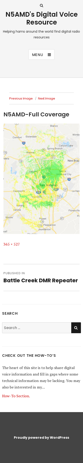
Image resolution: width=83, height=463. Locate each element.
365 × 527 (11, 244)
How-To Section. (16, 395)
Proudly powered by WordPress (41, 437)
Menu (37, 54)
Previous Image (21, 98)
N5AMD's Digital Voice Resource (42, 18)
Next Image (46, 98)
